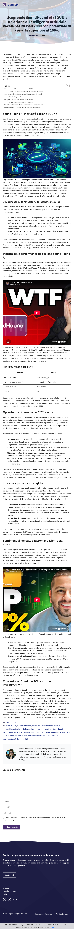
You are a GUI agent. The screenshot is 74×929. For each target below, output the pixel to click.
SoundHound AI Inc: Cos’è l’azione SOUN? (19, 89)
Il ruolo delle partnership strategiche (21, 102)
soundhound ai (47, 726)
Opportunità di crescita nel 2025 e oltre (19, 99)
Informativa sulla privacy (43, 914)
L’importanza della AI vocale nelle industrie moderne (26, 91)
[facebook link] (14, 899)
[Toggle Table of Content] (67, 86)
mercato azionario (24, 726)
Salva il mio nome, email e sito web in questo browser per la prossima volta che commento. (35, 819)
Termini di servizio (62, 914)
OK (52, 927)
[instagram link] (4, 899)
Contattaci (9, 875)
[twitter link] (9, 899)
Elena (44, 35)
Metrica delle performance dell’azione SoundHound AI (24, 94)
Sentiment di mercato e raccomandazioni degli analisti (24, 105)
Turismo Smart (11, 722)
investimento (11, 726)
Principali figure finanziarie (18, 97)
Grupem (13, 5)
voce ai (57, 726)
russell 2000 (36, 726)
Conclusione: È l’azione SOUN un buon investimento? (23, 108)
